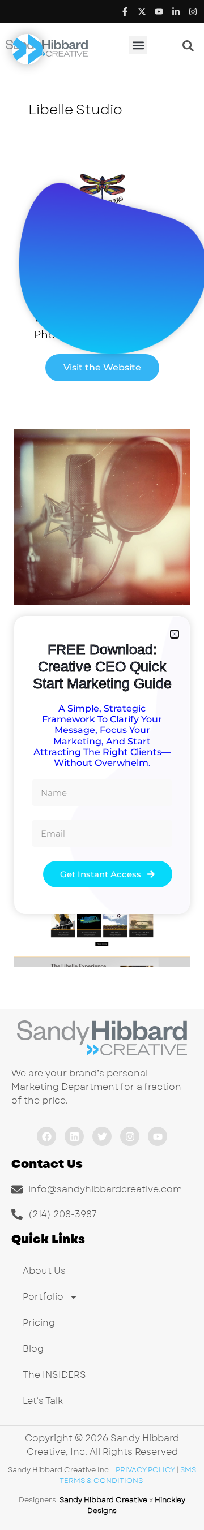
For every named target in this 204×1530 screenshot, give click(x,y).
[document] (102, 765)
